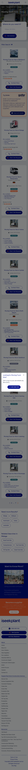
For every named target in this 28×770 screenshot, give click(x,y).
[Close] (23, 375)
